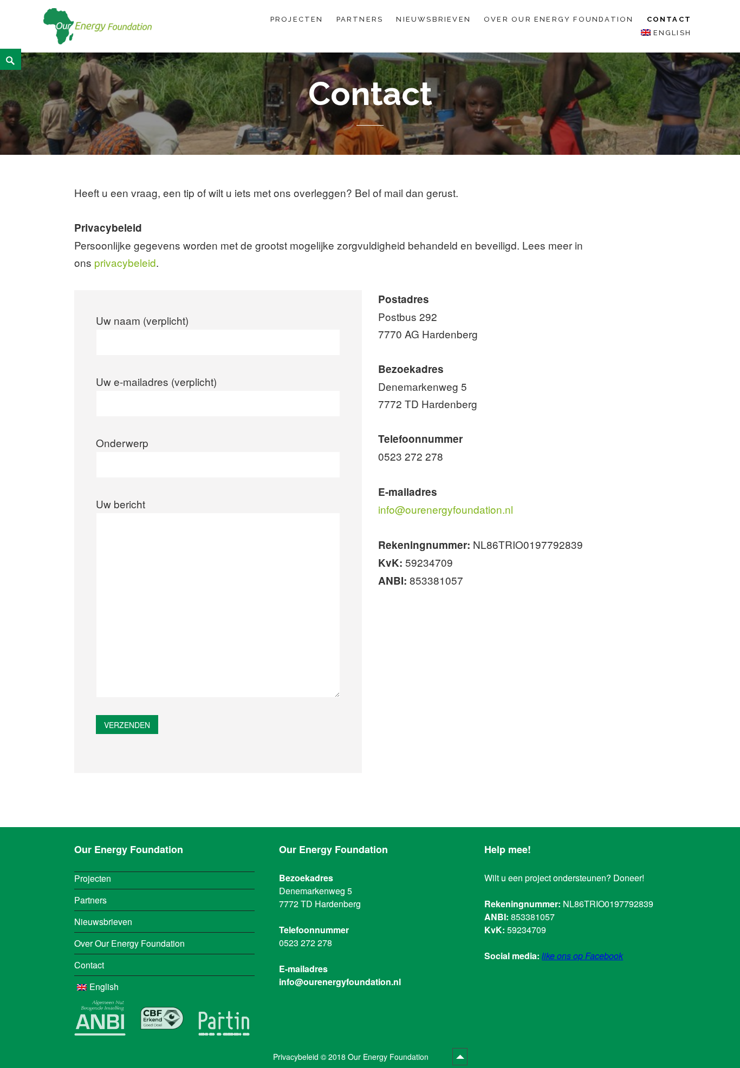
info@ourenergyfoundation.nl (445, 509)
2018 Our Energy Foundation (379, 1056)
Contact (669, 19)
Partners (360, 19)
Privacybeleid (296, 1056)
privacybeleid (125, 262)
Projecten (296, 19)
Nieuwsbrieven (433, 19)
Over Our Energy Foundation (558, 19)
